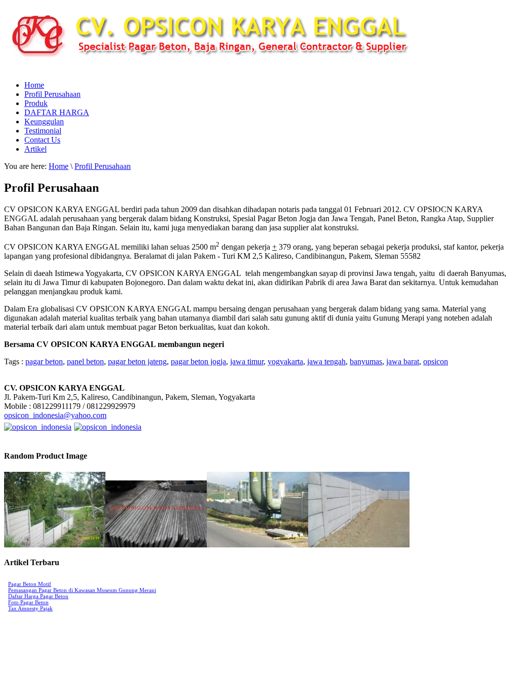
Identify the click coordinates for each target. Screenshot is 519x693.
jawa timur (247, 361)
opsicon (435, 361)
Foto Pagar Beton (28, 602)
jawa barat (402, 361)
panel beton (85, 361)
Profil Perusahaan (52, 94)
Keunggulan (44, 121)
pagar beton (44, 361)
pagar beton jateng (137, 361)
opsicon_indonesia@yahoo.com (55, 415)
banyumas (366, 361)
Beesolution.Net (90, 638)
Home (34, 85)
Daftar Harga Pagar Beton (38, 596)
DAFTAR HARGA (56, 112)
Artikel (35, 149)
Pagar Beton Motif (29, 584)
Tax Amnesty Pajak (30, 608)
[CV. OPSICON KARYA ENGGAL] (242, 69)
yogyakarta (285, 361)
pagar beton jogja (198, 361)
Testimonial (42, 130)
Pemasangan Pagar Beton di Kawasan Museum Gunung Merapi (82, 590)
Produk (36, 103)
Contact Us (42, 139)
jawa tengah (326, 361)
